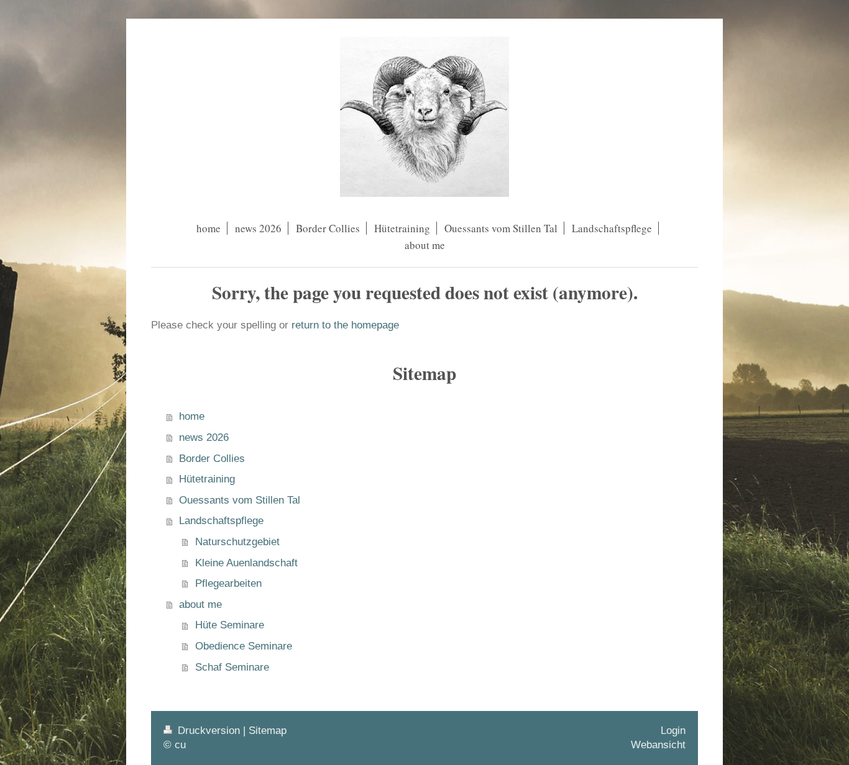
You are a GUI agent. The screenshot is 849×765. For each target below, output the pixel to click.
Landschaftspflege (221, 521)
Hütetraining (207, 479)
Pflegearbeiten (228, 583)
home (191, 416)
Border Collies (212, 458)
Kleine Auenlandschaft (246, 563)
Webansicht (658, 745)
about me (200, 604)
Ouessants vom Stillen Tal (239, 500)
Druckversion (209, 730)
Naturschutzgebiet (237, 542)
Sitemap (268, 730)
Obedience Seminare (243, 646)
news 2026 (204, 437)
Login (673, 730)
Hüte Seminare (229, 625)
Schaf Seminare (232, 667)
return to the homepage (345, 325)
